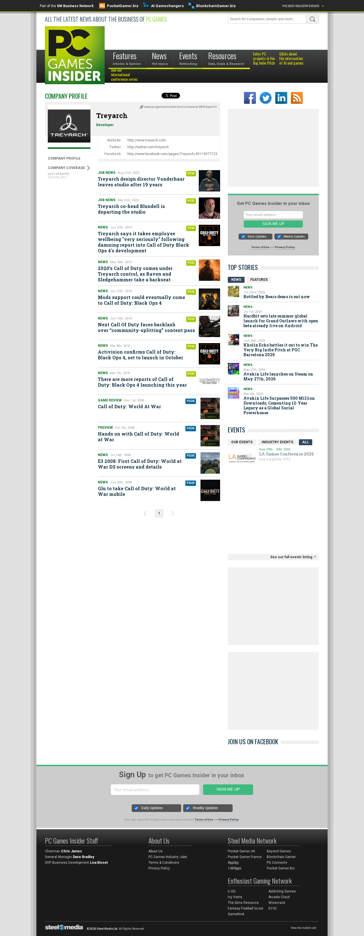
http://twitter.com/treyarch (148, 147)
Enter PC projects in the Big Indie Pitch (264, 58)
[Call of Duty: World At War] (210, 408)
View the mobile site (303, 927)
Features (259, 280)
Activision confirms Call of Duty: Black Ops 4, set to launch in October (140, 354)
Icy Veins (235, 897)
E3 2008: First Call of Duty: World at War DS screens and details (140, 464)
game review (110, 400)
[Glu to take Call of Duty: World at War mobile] (210, 490)
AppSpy (233, 863)
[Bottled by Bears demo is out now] (233, 291)
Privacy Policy (285, 247)
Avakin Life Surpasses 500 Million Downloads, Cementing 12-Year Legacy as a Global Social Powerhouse (279, 405)
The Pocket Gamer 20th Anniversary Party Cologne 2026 (254, 455)
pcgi (191, 173)
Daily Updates (257, 236)
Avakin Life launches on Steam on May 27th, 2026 (278, 376)
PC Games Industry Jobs (167, 857)
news (103, 455)
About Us (155, 851)
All (305, 442)
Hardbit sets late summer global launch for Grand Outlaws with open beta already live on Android (280, 320)
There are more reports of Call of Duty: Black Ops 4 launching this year (142, 382)
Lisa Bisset (99, 863)
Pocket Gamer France (245, 857)
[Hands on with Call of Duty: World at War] (210, 435)
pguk (191, 401)
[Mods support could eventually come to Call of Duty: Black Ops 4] (209, 299)
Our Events (242, 442)
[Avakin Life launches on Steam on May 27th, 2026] (233, 368)
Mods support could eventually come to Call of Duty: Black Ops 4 (141, 300)
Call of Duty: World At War (129, 406)
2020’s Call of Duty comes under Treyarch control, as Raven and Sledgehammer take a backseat (135, 274)
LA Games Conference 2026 (253, 466)
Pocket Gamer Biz (281, 868)
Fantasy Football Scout (245, 908)
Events (236, 429)
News (103, 227)
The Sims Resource (243, 903)
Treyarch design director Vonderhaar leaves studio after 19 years (141, 181)
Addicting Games (282, 891)
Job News (106, 173)
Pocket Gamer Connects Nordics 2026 (250, 474)
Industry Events (277, 442)
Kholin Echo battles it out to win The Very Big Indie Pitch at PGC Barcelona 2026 (280, 349)
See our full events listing (291, 557)
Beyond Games (279, 851)
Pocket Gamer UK (241, 851)
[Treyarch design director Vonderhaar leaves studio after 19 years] (209, 180)
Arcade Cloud (279, 897)
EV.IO (272, 908)
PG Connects (277, 863)
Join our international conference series (124, 75)
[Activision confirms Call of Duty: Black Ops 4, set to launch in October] (209, 353)
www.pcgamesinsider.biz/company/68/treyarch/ (180, 107)
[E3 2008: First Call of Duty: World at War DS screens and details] (210, 463)
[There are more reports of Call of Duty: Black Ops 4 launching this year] (209, 381)
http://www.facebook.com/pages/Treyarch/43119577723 (172, 154)
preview (105, 428)
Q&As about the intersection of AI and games (291, 58)
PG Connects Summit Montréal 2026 (248, 485)
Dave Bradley (83, 857)
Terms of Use (260, 247)
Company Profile (64, 158)
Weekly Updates (294, 236)
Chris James (71, 851)
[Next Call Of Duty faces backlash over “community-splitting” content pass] (209, 326)
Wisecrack (276, 903)
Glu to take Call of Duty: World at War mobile (137, 491)
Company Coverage (66, 168)
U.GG (231, 891)
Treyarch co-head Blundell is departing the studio (131, 209)
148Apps (234, 868)
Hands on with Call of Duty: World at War (138, 436)
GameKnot (236, 914)
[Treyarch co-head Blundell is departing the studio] (209, 208)
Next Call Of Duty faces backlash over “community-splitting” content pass (146, 327)
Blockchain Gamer (281, 857)
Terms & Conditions (163, 863)
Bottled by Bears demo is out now (276, 296)
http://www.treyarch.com (146, 140)
